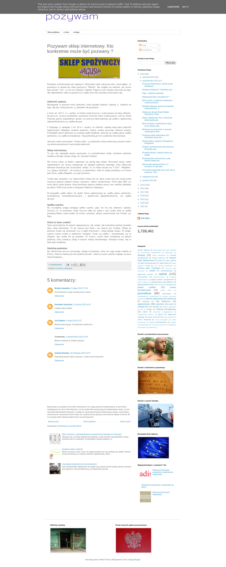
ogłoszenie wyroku (145, 274)
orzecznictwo (143, 277)
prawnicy (170, 284)
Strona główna (53, 32)
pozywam (72, 15)
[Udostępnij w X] (78, 264)
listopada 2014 (149, 177)
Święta (149, 309)
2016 (142, 188)
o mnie (66, 32)
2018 (142, 196)
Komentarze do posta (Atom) (69, 426)
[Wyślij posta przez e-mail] (67, 264)
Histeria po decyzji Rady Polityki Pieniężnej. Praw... (155, 113)
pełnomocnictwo (159, 277)
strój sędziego (153, 307)
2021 (142, 206)
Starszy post (125, 421)
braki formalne (171, 250)
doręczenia (169, 252)
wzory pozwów (168, 317)
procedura (59, 268)
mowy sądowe (170, 260)
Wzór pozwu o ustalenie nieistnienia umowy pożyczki (157, 101)
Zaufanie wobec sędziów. (72, 449)
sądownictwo (144, 304)
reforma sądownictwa (155, 299)
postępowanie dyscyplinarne (162, 282)
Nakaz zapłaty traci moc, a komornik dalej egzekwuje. (157, 119)
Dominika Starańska (63, 304)
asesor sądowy (143, 250)
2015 (142, 185)
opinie (163, 274)
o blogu (76, 32)
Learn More (173, 7)
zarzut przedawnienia (158, 322)
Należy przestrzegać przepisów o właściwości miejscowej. (163, 472)
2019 (142, 199)
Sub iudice (145, 218)
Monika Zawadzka (62, 288)
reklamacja (68, 268)
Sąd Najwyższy (163, 301)
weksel (160, 314)
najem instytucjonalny (148, 263)
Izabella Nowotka (62, 353)
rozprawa (145, 301)
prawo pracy (166, 290)
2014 (142, 74)
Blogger (137, 560)
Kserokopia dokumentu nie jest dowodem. (79, 464)
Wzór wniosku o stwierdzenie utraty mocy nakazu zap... (157, 125)
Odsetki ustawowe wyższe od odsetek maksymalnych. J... (158, 107)
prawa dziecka (158, 284)
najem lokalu (164, 263)
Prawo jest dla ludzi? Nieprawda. (161, 493)
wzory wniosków (144, 320)
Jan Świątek (60, 321)
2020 (142, 203)
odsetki (152, 271)
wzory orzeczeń (154, 317)
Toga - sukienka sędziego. (153, 93)
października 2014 (151, 81)
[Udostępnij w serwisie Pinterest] (84, 264)
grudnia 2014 (148, 180)
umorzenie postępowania (162, 312)
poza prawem (143, 285)
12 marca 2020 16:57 (82, 304)
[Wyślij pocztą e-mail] (72, 264)
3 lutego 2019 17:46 (79, 288)
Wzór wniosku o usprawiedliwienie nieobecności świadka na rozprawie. (92, 434)
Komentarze (146, 50)
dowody (141, 255)
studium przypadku (169, 307)
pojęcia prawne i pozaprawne (162, 279)
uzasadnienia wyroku (145, 314)
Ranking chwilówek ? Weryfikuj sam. (157, 90)
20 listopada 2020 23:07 (80, 353)
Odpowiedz (59, 296)
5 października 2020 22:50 (77, 337)
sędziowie (160, 304)
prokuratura (166, 294)
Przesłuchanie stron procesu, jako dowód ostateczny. (156, 159)
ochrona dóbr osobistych (149, 268)
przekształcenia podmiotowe (148, 296)
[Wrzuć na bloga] (75, 264)
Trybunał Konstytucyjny (166, 309)
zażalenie (151, 327)
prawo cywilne (147, 287)
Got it (185, 7)
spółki (171, 304)
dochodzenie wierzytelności (151, 252)
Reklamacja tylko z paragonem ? (156, 97)
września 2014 (149, 77)
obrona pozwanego (165, 265)
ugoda (145, 312)
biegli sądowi (158, 250)
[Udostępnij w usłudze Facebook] (81, 264)
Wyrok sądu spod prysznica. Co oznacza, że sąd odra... (155, 165)
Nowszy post (53, 421)
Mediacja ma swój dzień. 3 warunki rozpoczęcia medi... (156, 130)
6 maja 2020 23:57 (74, 321)
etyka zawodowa (159, 255)
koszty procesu (158, 258)
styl (142, 309)
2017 (142, 192)
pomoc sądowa (143, 282)
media (159, 260)
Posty (143, 45)
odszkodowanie (166, 271)
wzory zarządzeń (161, 320)
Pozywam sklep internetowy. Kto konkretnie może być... (155, 136)
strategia (141, 307)
